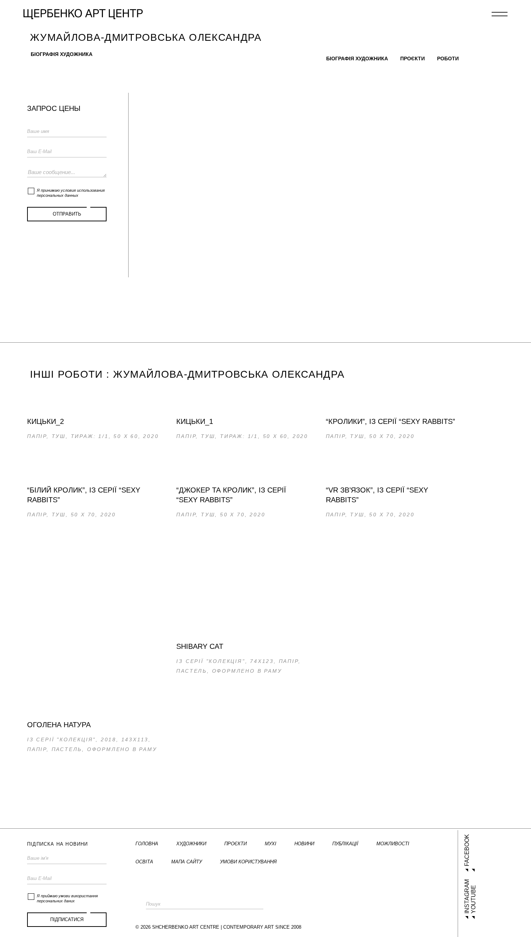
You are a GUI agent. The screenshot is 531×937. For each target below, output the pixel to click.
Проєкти (412, 58)
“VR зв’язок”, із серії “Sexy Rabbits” (377, 495)
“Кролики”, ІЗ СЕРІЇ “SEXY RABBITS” (390, 421)
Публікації (345, 843)
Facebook (467, 850)
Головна (146, 843)
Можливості (392, 843)
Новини (304, 843)
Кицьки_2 (45, 421)
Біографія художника (61, 54)
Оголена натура (59, 725)
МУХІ (270, 843)
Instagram (467, 896)
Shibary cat (199, 646)
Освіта (144, 861)
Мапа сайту (186, 861)
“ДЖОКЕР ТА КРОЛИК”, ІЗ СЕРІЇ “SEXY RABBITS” (231, 495)
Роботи (448, 58)
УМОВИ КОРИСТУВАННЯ (248, 861)
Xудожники (191, 843)
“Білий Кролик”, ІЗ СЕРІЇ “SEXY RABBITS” (83, 495)
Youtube (473, 899)
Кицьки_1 (194, 421)
